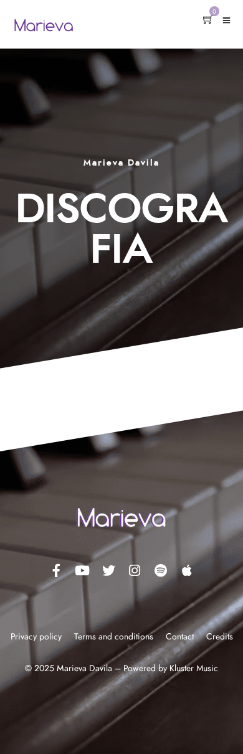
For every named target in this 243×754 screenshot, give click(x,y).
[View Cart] (208, 21)
